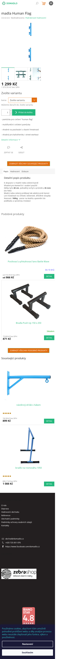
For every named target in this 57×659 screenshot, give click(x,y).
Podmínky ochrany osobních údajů (16, 522)
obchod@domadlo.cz (14, 538)
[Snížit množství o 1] (10, 113)
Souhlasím (27, 652)
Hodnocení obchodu (10, 512)
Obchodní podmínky (10, 518)
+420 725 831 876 (13, 542)
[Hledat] (37, 3)
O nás (3, 505)
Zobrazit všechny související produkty (28, 163)
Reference (5, 515)
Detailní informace (9, 139)
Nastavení (27, 644)
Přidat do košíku (25, 112)
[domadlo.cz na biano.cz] (28, 616)
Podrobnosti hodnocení (35, 18)
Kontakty (5, 525)
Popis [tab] (6, 171)
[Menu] (51, 3)
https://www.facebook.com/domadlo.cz (22, 546)
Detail (49, 276)
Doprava (5, 508)
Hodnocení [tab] (15, 171)
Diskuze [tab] (25, 171)
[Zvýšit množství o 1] (10, 110)
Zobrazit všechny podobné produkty (28, 350)
